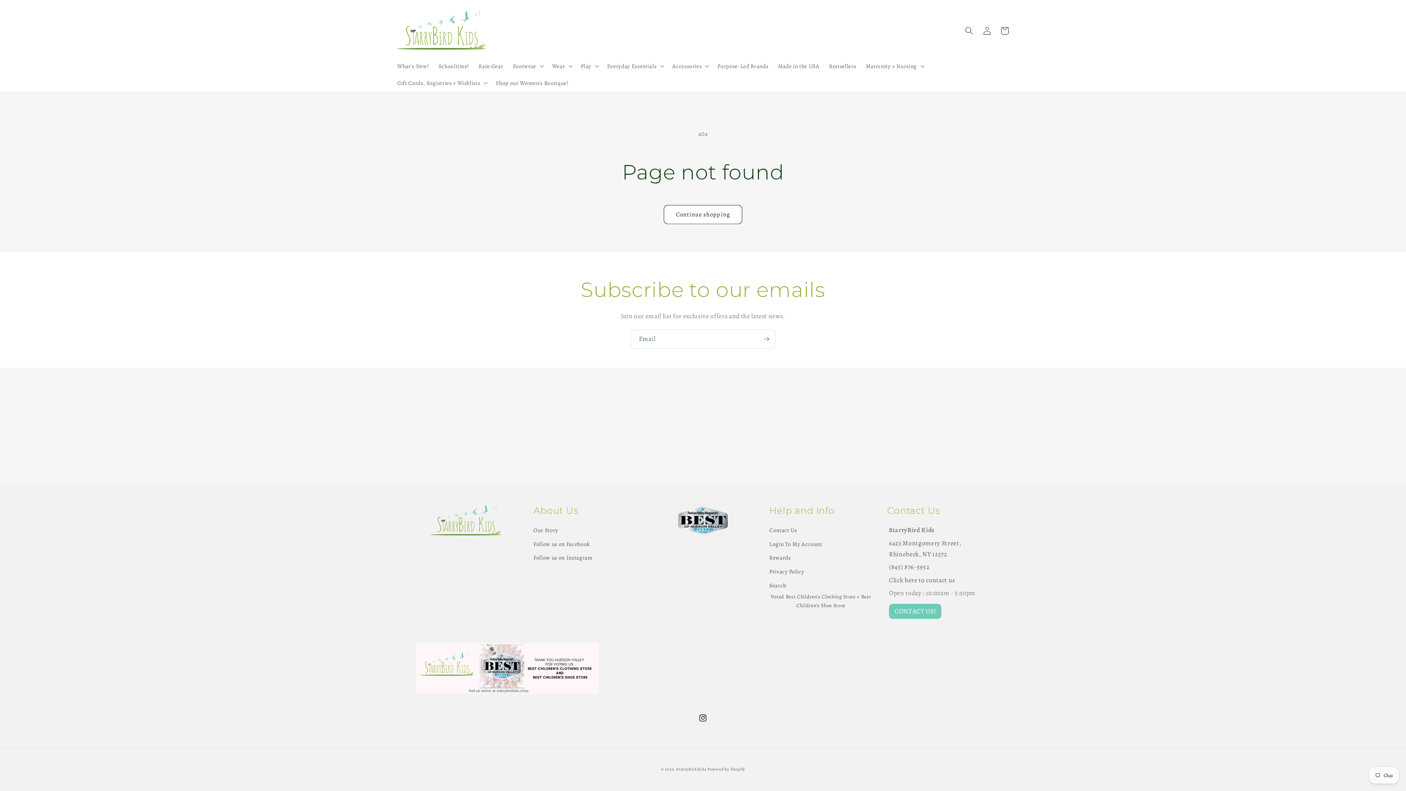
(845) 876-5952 (909, 566)
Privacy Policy (786, 571)
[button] (527, 66)
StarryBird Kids (691, 769)
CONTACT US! (915, 611)
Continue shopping (703, 214)
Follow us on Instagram (563, 557)
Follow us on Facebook (561, 544)
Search (777, 585)
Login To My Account (795, 544)
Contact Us (783, 530)
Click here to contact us (922, 580)
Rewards (780, 557)
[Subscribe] (766, 339)
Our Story (545, 530)
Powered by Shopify (726, 769)
